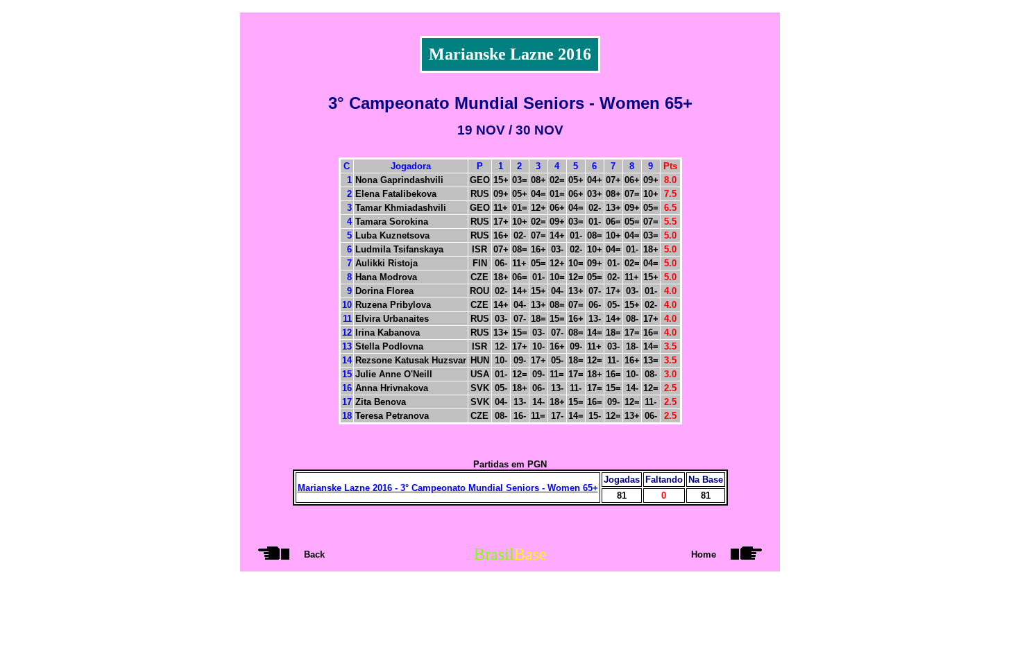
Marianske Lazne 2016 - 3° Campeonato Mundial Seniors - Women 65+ (448, 488)
